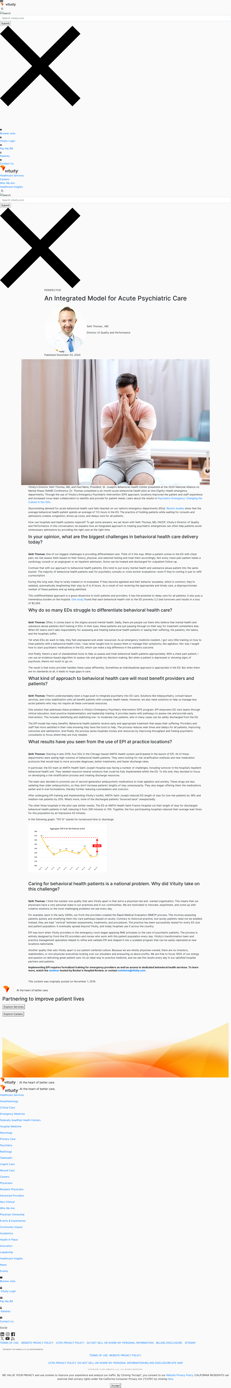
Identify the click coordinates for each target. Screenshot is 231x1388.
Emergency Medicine (12, 1113)
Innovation (6, 1245)
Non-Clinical (7, 1201)
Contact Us (7, 163)
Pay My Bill (6, 148)
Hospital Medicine (10, 1126)
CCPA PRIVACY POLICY (70, 1342)
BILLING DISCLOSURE (169, 1342)
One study (78, 599)
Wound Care (7, 1170)
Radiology (6, 1151)
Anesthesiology (9, 1101)
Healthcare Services (12, 175)
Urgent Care (7, 1164)
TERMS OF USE (9, 1342)
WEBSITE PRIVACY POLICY (37, 1342)
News (3, 1264)
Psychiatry (6, 1145)
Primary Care (8, 1139)
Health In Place (9, 1239)
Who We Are (7, 183)
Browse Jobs (7, 133)
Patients (5, 156)
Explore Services (14, 1006)
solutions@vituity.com (131, 970)
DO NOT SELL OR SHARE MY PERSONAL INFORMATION (120, 1342)
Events (4, 1271)
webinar (54, 970)
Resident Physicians (11, 1189)
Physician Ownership (12, 1214)
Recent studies (175, 508)
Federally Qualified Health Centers (20, 1120)
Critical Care (7, 1107)
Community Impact (11, 1227)
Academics (6, 1233)
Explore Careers (13, 1014)
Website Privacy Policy (179, 1375)
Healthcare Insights (11, 186)
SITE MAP (177, 1362)
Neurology (6, 1132)
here (170, 1378)
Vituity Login (7, 140)
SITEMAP (190, 1342)
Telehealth (6, 1157)
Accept (115, 1385)
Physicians (6, 1183)
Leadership (6, 1252)
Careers (4, 179)
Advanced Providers (12, 1195)
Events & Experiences (13, 1220)
